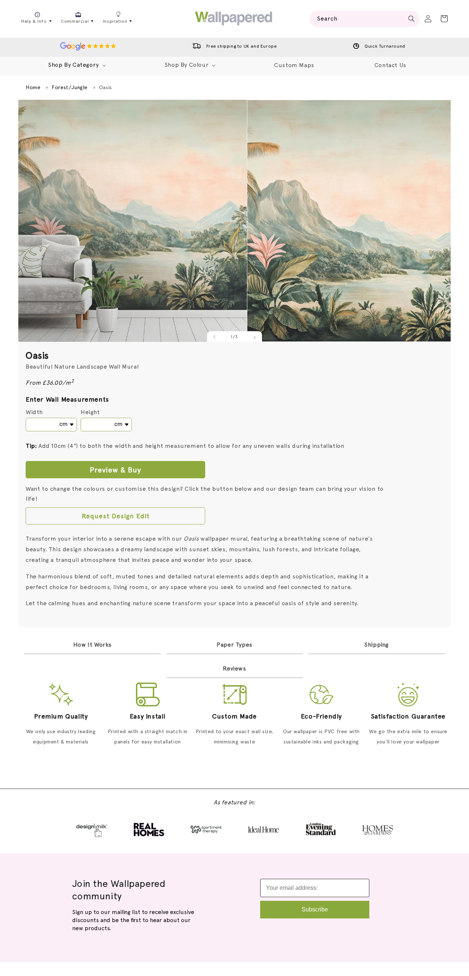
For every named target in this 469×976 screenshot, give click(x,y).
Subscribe (315, 909)
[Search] (411, 19)
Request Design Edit (115, 516)
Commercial (75, 21)
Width (34, 412)
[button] (444, 19)
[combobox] (365, 19)
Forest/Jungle (70, 87)
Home (33, 87)
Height (90, 412)
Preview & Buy (115, 469)
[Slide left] (214, 337)
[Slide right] (254, 337)
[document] (234, 221)
